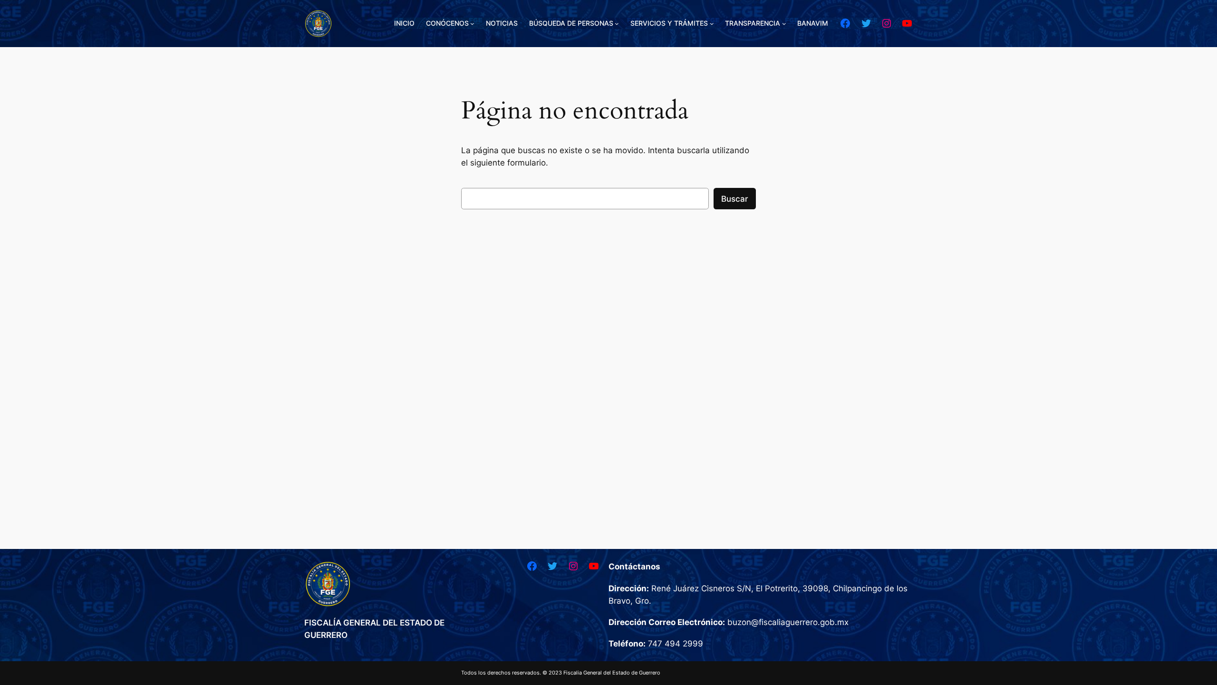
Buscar (734, 199)
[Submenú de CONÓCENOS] (472, 23)
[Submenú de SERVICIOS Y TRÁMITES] (712, 23)
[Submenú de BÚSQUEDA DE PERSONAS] (617, 23)
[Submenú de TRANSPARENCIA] (784, 23)
